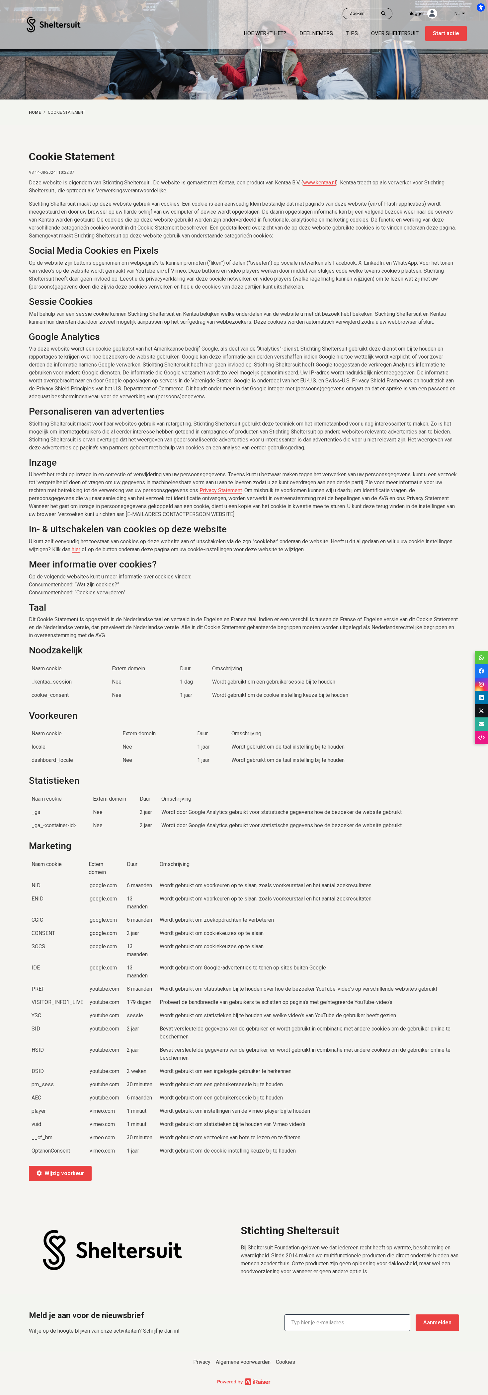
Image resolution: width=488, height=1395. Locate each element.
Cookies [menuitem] (285, 1362)
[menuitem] (265, 33)
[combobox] (459, 13)
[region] (244, 684)
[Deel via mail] (481, 724)
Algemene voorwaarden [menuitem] (243, 1362)
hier (76, 549)
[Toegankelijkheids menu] (481, 7)
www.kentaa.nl (319, 182)
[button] (347, 1322)
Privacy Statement (221, 490)
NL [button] (457, 13)
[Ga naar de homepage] (53, 24)
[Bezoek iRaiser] (244, 1381)
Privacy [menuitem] (201, 1362)
